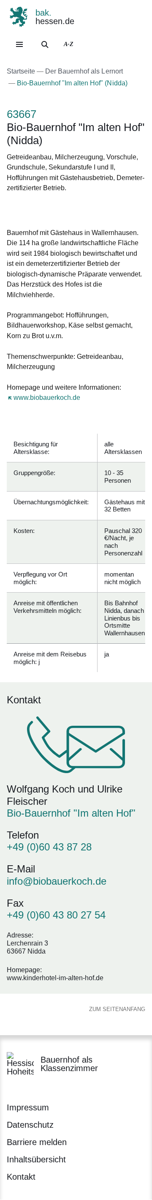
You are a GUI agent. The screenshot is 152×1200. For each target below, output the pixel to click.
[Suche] (45, 44)
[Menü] (19, 44)
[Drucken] (79, 209)
